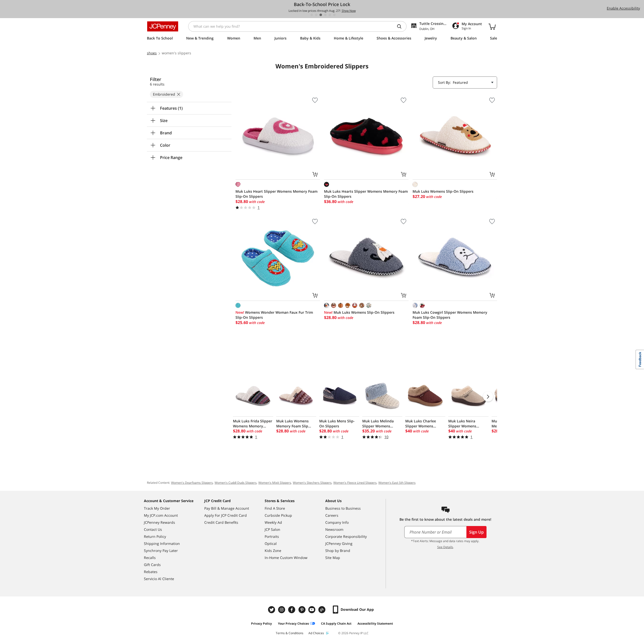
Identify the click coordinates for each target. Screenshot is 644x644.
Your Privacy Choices (293, 623)
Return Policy (155, 536)
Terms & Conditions (289, 633)
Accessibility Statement (375, 623)
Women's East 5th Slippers (397, 482)
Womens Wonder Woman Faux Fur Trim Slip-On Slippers (274, 315)
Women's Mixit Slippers (274, 482)
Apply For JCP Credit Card (225, 515)
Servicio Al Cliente (159, 578)
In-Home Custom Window (286, 557)
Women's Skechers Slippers (312, 482)
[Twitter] (272, 609)
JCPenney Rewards (159, 522)
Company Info (337, 522)
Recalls (150, 557)
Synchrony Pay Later (161, 550)
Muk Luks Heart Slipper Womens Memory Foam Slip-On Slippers (276, 194)
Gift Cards (152, 564)
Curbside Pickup (278, 515)
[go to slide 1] (311, 15)
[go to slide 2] (316, 15)
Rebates (150, 571)
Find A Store (275, 508)
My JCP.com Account (161, 515)
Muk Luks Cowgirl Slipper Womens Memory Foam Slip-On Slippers (450, 315)
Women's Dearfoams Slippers (192, 482)
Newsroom (334, 529)
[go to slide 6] (334, 15)
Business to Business (343, 508)
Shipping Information (162, 543)
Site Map (332, 557)
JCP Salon (272, 529)
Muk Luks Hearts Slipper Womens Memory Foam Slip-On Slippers (366, 194)
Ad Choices (316, 633)
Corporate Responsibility (346, 536)
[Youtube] (312, 609)
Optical (271, 543)
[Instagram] (282, 609)
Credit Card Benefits (221, 522)
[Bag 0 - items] (492, 26)
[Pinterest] (302, 609)
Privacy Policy (261, 623)
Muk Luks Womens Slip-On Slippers (443, 191)
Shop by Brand (337, 550)
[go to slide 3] (320, 15)
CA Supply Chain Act (336, 623)
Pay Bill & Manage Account (226, 508)
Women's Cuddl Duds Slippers (236, 482)
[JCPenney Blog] (322, 609)
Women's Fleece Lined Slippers (355, 482)
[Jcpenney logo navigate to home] (162, 26)
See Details (445, 547)
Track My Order (157, 508)
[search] (401, 26)
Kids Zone (273, 550)
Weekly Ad (273, 522)
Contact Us (153, 529)
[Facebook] (292, 609)
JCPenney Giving (338, 543)
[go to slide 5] (330, 15)
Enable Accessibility (623, 8)
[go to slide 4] (325, 15)
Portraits (272, 536)
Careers (331, 515)
